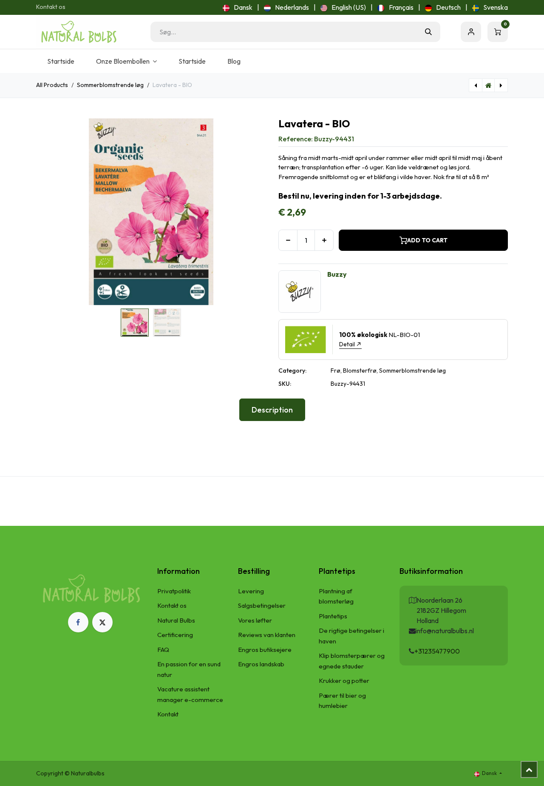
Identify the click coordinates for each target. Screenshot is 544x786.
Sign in (471, 32)
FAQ (163, 650)
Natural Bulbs (176, 620)
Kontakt (167, 714)
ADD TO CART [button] (427, 240)
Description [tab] (272, 410)
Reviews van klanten (266, 635)
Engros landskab (261, 664)
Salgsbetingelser (262, 605)
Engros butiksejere (265, 650)
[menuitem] (237, 7)
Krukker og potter (344, 681)
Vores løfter (255, 620)
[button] (47, 211)
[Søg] (428, 32)
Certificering (175, 635)
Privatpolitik (174, 591)
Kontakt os (50, 7)
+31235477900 (437, 651)
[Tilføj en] (324, 240)
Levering (251, 591)
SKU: (284, 383)
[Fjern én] (288, 240)
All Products (52, 85)
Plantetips (333, 616)
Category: (292, 370)
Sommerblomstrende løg (110, 85)
